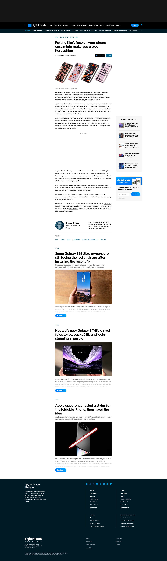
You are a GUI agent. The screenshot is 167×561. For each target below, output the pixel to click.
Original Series (125, 508)
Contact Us (93, 518)
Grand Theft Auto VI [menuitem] (37, 31)
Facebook (86, 484)
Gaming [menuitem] (72, 25)
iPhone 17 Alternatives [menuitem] (105, 31)
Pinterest (104, 484)
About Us (92, 515)
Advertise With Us (95, 520)
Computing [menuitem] (57, 25)
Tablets (123, 490)
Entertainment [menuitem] (82, 25)
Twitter (93, 484)
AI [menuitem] (51, 25)
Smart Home (93, 502)
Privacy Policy (122, 198)
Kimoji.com (107, 203)
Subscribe (135, 194)
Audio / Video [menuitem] (93, 25)
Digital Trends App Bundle (127, 526)
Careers (87, 538)
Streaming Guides (126, 499)
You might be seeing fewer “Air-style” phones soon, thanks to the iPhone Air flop (132, 146)
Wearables (124, 493)
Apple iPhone (76, 239)
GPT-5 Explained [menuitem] (133, 31)
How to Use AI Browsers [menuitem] (91, 31)
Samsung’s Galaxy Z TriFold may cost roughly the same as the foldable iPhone (131, 125)
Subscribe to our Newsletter (128, 515)
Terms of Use (89, 547)
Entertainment (94, 505)
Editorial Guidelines (95, 523)
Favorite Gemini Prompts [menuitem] (120, 31)
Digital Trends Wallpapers (127, 520)
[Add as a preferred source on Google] (100, 55)
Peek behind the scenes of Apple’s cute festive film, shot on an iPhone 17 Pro (132, 136)
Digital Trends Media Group (34, 554)
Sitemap (118, 544)
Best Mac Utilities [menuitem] (65, 31)
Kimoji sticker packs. (76, 106)
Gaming (92, 496)
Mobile (62, 239)
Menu (25, 25)
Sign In (135, 25)
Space (122, 496)
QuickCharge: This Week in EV (90, 239)
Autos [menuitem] (102, 25)
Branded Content (125, 518)
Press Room (119, 541)
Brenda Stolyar (60, 55)
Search (141, 25)
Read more (60, 316)
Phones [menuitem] (65, 25)
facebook (66, 228)
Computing (93, 493)
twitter (69, 228)
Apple (56, 239)
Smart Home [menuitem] (110, 25)
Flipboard (111, 484)
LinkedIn (107, 484)
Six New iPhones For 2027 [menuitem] (52, 31)
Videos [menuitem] (118, 25)
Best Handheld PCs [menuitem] (77, 31)
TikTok (100, 484)
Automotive (93, 508)
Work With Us (89, 541)
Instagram (90, 484)
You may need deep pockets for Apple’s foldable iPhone (131, 165)
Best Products (124, 502)
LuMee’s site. (73, 208)
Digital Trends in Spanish (127, 523)
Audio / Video (94, 499)
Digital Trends (34, 27)
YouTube (97, 484)
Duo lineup (67, 171)
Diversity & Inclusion (90, 544)
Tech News (103, 239)
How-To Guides (125, 505)
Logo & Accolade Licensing (97, 526)
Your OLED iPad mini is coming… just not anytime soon (132, 155)
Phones (92, 490)
